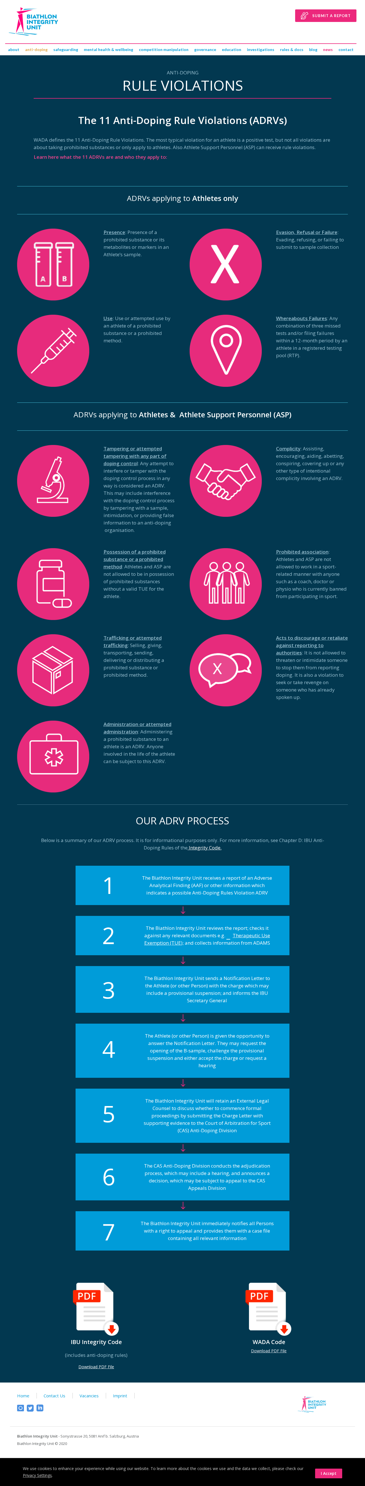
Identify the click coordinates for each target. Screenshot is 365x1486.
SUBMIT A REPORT (331, 15)
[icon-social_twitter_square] (31, 1408)
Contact (346, 49)
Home (23, 1395)
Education (231, 49)
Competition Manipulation (163, 49)
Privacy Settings (37, 1475)
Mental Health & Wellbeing (108, 49)
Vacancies (89, 1395)
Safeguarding (65, 49)
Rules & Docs (291, 49)
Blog (313, 49)
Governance (205, 49)
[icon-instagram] (22, 1408)
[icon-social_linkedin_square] (39, 1408)
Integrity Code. (205, 847)
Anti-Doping (36, 49)
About (13, 49)
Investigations (260, 49)
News (328, 49)
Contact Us (54, 1395)
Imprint (120, 1395)
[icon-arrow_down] (183, 910)
